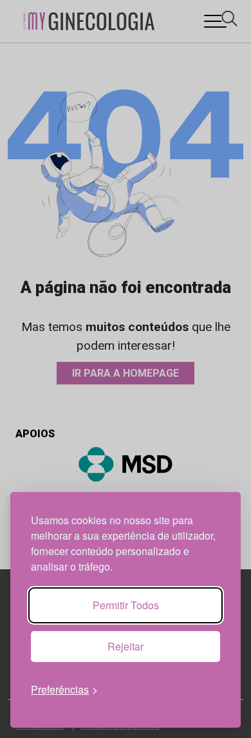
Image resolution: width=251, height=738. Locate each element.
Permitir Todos (126, 605)
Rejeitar (125, 646)
